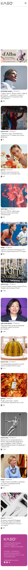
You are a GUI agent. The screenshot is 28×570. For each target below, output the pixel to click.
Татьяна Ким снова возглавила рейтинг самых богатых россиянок (12, 327)
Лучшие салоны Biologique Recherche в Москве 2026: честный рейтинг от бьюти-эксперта (11, 522)
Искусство (4, 131)
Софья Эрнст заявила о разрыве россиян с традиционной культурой (13, 483)
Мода (10, 91)
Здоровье (4, 209)
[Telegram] (4, 562)
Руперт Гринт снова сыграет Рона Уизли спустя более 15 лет (14, 287)
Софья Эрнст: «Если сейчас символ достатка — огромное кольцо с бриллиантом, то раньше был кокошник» (14, 96)
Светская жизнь (6, 323)
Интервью (4, 91)
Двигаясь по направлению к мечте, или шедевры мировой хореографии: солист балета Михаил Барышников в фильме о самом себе (13, 443)
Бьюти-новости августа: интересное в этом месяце (10, 173)
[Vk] (9, 562)
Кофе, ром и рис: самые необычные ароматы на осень (12, 402)
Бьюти (3, 170)
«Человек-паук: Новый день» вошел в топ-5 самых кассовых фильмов (12, 135)
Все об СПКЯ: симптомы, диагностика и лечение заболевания (10, 213)
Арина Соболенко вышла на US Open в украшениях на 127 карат (13, 250)
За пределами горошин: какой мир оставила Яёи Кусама (12, 365)
